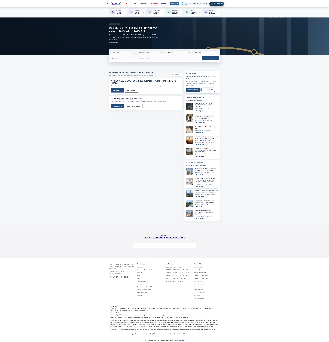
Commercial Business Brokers (145, 270)
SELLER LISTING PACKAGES (173, 267)
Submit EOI (164, 3)
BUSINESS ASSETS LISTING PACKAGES (177, 270)
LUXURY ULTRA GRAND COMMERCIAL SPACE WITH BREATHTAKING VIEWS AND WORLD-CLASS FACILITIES (205, 116)
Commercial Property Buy (201, 275)
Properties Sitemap (199, 298)
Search (211, 58)
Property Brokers (198, 270)
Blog (138, 275)
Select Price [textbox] (115, 58)
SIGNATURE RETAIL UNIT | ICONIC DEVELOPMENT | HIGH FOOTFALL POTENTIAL (203, 105)
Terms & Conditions (142, 281)
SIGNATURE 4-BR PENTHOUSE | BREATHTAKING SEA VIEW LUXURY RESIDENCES (204, 212)
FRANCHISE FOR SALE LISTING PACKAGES (178, 272)
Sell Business (197, 295)
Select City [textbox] (170, 52)
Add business (131, 90)
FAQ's (138, 278)
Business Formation (199, 284)
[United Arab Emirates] (128, 3)
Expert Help (154, 3)
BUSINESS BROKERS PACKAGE (174, 281)
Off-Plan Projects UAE (200, 272)
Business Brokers (198, 281)
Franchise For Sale (199, 287)
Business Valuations (199, 292)
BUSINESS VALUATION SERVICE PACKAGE (177, 275)
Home (134, 3)
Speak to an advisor (133, 106)
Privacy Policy (141, 284)
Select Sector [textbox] (115, 52)
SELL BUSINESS (218, 3)
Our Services (142, 3)
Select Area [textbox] (197, 52)
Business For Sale (198, 267)
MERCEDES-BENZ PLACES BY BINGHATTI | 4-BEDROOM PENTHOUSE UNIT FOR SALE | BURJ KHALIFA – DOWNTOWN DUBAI (206, 180)
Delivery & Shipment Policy (144, 289)
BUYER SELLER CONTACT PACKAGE (176, 278)
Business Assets (198, 289)
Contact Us (140, 272)
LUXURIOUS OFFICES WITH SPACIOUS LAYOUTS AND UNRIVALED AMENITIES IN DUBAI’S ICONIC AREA (206, 150)
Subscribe (189, 246)
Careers (139, 295)
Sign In (205, 3)
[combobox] (123, 52)
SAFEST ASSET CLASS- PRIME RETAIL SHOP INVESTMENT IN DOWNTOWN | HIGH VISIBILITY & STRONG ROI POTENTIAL (206, 138)
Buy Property (174, 3)
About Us (139, 267)
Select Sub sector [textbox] (144, 52)
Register (196, 3)
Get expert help (193, 90)
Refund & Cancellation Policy (145, 287)
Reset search (117, 90)
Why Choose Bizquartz (143, 292)
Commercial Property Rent (201, 278)
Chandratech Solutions (180, 340)
